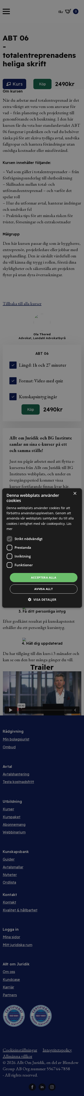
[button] (42, 599)
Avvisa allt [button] (43, 589)
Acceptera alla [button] (43, 577)
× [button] (74, 493)
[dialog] (42, 548)
